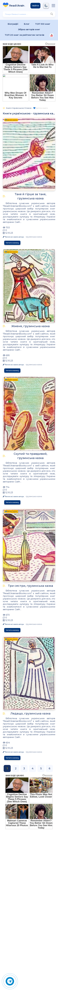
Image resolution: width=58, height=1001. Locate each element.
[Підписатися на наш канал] (51, 35)
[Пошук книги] (51, 14)
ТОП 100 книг (42, 24)
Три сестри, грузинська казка (30, 585)
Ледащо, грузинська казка (30, 713)
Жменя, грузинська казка (30, 326)
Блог (27, 24)
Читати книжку (12, 243)
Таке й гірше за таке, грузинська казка (30, 196)
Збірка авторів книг (29, 29)
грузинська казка (34, 237)
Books (17, 5)
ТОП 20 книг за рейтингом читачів (24, 35)
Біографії (13, 24)
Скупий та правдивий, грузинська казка (30, 456)
